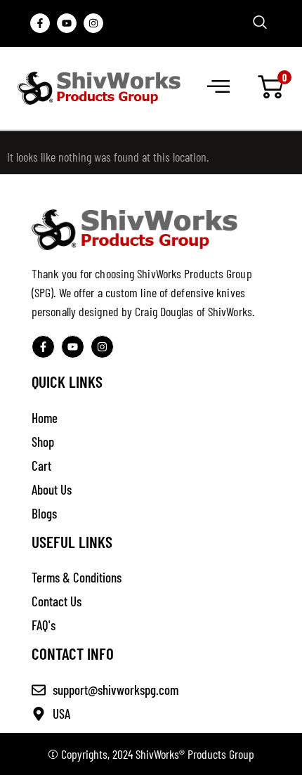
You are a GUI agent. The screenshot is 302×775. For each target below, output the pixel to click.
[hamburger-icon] (217, 88)
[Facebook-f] (40, 23)
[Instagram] (93, 23)
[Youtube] (67, 23)
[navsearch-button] (260, 23)
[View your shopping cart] (270, 88)
